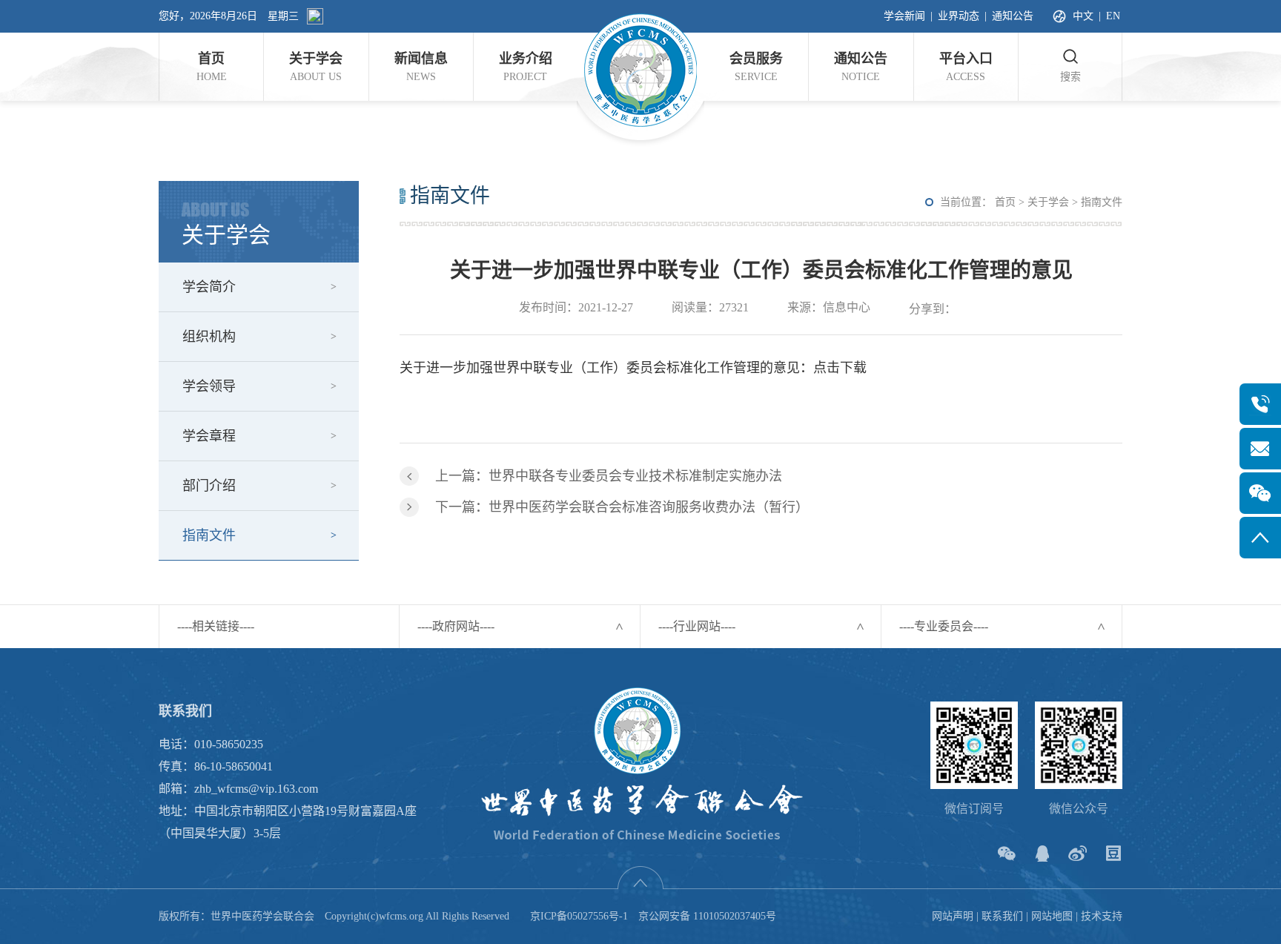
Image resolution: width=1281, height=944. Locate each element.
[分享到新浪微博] (1077, 853)
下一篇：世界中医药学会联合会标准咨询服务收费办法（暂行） (622, 507)
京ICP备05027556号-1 (579, 916)
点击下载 (840, 367)
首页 (1005, 202)
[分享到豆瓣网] (1113, 853)
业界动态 (958, 16)
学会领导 (209, 386)
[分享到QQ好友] (1042, 853)
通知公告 (1012, 16)
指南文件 (209, 535)
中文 (1083, 16)
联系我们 (1002, 916)
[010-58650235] (1260, 404)
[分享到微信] (1006, 853)
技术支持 (1101, 916)
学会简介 (209, 287)
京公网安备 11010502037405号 (707, 916)
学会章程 (209, 436)
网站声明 (952, 916)
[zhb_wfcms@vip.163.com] (1260, 448)
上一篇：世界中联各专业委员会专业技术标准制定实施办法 (608, 476)
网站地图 (1052, 916)
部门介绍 (209, 485)
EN (1113, 16)
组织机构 (209, 336)
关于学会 (1048, 202)
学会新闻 (904, 16)
